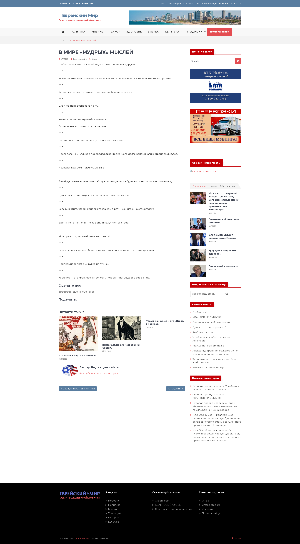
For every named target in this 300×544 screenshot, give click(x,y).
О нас (161, 3)
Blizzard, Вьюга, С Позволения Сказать (121, 346)
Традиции (114, 513)
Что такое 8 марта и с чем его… (78, 355)
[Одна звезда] (60, 292)
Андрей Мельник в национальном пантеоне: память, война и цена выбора (215, 406)
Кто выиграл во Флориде (208, 367)
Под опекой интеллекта (223, 266)
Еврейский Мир (80, 15)
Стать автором (175, 3)
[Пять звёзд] (70, 292)
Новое (213, 186)
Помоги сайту (219, 31)
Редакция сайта (80, 59)
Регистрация (210, 3)
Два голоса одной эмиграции (211, 322)
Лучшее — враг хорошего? (209, 327)
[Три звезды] (65, 292)
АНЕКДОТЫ (174, 388)
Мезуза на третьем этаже (208, 345)
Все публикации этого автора (98, 373)
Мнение (113, 509)
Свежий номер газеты (206, 162)
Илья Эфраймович (203, 414)
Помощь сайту (211, 513)
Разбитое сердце (203, 332)
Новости (113, 500)
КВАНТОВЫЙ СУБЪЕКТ (206, 317)
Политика (114, 504)
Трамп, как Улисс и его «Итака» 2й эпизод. (165, 322)
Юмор (94, 59)
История (113, 517)
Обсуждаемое (227, 186)
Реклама (189, 3)
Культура (113, 521)
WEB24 (237, 538)
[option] (109, 3)
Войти (225, 3)
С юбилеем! (199, 312)
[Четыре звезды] (67, 292)
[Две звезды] (62, 292)
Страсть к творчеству (81, 3)
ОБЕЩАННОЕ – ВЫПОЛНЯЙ (78, 388)
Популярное (199, 186)
